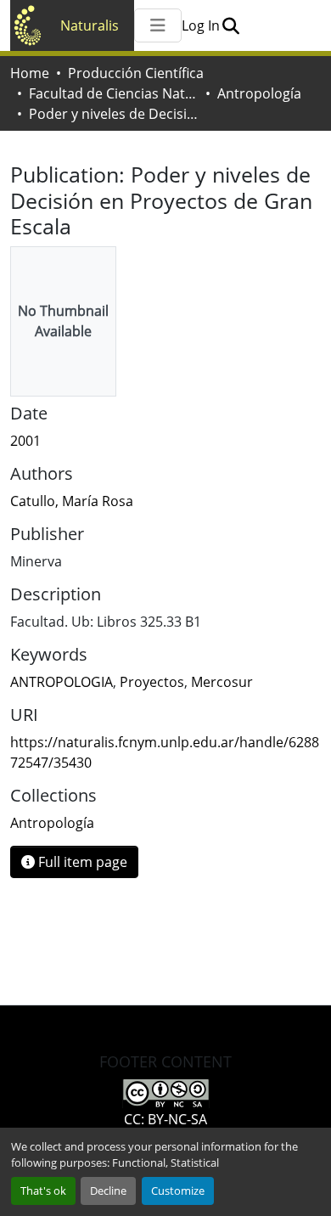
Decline (108, 1190)
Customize (178, 1190)
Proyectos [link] (152, 682)
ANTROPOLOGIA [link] (61, 682)
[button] (230, 25)
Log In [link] (201, 25)
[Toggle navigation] (158, 25)
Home (29, 73)
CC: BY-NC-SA (165, 1119)
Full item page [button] (81, 862)
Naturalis (89, 25)
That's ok (43, 1190)
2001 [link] (25, 440)
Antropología (259, 93)
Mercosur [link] (222, 682)
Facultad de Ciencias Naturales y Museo (114, 93)
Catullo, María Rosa (71, 501)
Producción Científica (136, 73)
